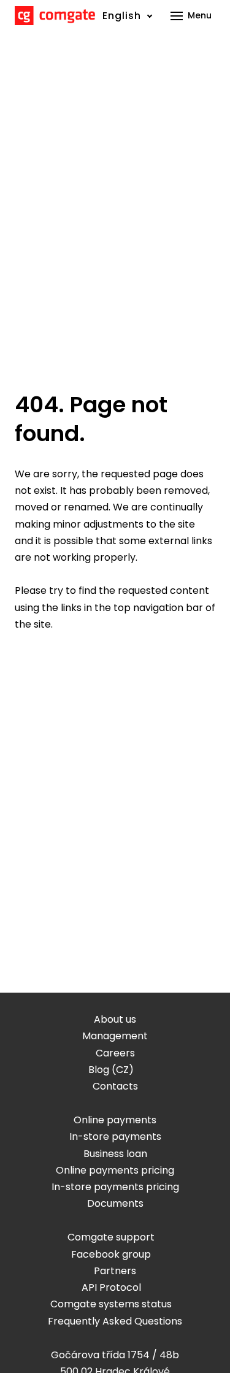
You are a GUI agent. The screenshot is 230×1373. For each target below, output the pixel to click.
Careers (115, 1053)
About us (115, 1019)
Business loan (115, 1154)
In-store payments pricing (115, 1187)
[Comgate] (55, 15)
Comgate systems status (111, 1304)
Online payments (115, 1120)
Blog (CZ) (111, 1070)
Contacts (115, 1086)
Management (115, 1036)
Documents (115, 1203)
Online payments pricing (115, 1170)
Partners (115, 1271)
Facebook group (111, 1254)
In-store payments (115, 1136)
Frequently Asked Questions (115, 1321)
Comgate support (111, 1237)
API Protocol (111, 1287)
